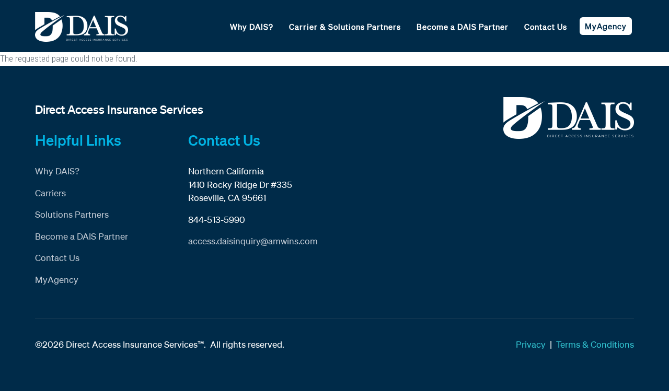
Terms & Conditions (595, 344)
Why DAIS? (251, 26)
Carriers (50, 192)
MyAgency (606, 26)
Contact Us (545, 26)
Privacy (531, 344)
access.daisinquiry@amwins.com (253, 240)
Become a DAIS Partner (463, 26)
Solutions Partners (72, 214)
